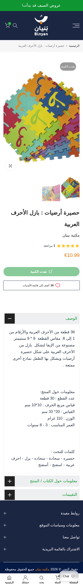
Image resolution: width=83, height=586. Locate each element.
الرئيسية (74, 45)
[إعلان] (41, 5)
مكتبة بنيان (71, 235)
